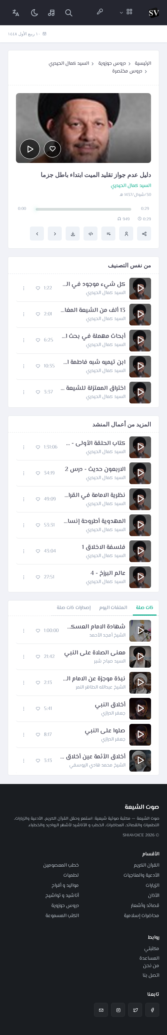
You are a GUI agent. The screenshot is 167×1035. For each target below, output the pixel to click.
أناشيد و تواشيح (62, 896)
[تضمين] (90, 234)
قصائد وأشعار (145, 906)
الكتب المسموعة (62, 916)
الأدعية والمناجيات (141, 875)
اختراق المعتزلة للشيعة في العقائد (93, 388)
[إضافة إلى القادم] (108, 234)
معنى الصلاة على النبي (94, 653)
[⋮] (24, 288)
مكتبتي (151, 949)
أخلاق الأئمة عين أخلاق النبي (92, 757)
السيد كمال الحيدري (69, 64)
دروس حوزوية (112, 64)
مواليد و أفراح (65, 886)
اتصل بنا (151, 976)
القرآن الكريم (146, 865)
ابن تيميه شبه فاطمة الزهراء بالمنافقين (94, 362)
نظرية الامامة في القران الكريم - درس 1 (94, 495)
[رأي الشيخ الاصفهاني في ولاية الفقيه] (37, 234)
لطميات (71, 875)
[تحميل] (73, 234)
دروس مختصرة (127, 71)
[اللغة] (16, 12)
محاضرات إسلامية (141, 916)
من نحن (151, 966)
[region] (83, 695)
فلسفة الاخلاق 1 (103, 547)
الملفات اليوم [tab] (113, 608)
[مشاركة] (144, 234)
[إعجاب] (52, 149)
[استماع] (30, 149)
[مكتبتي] (51, 12)
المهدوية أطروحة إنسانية (94, 521)
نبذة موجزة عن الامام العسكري (92, 679)
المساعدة (149, 958)
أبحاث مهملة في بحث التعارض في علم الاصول (93, 336)
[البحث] (68, 12)
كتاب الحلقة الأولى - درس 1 (95, 443)
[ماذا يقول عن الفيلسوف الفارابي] (55, 234)
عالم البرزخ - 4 (107, 573)
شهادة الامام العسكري (95, 627)
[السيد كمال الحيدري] (126, 234)
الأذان (153, 896)
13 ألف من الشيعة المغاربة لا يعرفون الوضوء (92, 310)
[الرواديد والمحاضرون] (99, 12)
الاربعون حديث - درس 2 (95, 469)
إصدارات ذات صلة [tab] (73, 608)
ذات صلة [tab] (144, 608)
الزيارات (152, 886)
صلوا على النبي (105, 731)
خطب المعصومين (61, 865)
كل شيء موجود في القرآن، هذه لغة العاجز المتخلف (92, 284)
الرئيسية (143, 64)
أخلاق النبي (110, 705)
